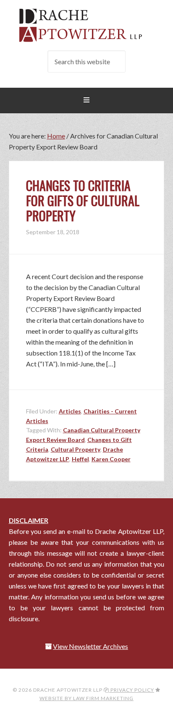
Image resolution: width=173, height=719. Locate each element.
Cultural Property (75, 449)
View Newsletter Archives (90, 646)
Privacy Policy (131, 690)
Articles (70, 411)
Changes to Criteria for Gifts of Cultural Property (82, 200)
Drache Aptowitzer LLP (87, 25)
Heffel (80, 459)
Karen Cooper (111, 459)
